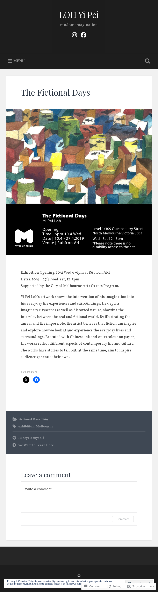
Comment (122, 519)
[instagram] (74, 34)
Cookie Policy (80, 584)
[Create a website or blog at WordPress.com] (79, 576)
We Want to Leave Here (36, 445)
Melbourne (44, 426)
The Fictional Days (55, 92)
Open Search (147, 61)
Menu (19, 61)
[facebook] (83, 34)
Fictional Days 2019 (33, 419)
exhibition (26, 426)
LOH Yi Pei (79, 14)
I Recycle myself (31, 438)
